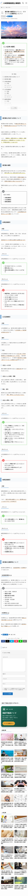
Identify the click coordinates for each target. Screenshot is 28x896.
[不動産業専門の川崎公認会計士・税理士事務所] (11, 3)
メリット (9, 85)
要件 (8, 93)
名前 (4, 673)
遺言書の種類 (8, 79)
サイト (4, 683)
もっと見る (14, 108)
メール (5, 678)
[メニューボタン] (26, 3)
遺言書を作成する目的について (12, 76)
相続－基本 (10, 16)
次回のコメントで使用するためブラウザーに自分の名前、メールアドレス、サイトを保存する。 (14, 689)
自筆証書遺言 (8, 81)
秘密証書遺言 (8, 99)
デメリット (9, 87)
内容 (8, 83)
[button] (3, 641)
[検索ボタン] (23, 3)
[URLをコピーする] (25, 641)
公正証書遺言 (8, 89)
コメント (5, 657)
